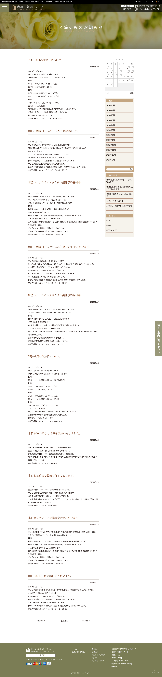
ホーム (74, 649)
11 (119, 72)
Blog (108, 220)
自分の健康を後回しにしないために (119, 195)
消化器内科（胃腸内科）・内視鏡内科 (124, 649)
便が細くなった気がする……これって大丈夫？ (119, 181)
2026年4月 (110, 125)
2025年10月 (111, 155)
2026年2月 (110, 135)
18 (119, 76)
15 (107, 76)
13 (128, 72)
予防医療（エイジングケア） (121, 661)
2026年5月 (110, 120)
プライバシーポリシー (99, 661)
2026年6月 (110, 115)
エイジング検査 (117, 658)
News (108, 225)
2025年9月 (110, 160)
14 (132, 72)
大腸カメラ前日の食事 (114, 201)
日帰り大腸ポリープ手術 (120, 652)
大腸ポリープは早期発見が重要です (119, 207)
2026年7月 (110, 110)
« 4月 (107, 93)
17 (115, 76)
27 (128, 80)
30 (111, 85)
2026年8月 (110, 105)
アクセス (94, 658)
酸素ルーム (116, 655)
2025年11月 (111, 150)
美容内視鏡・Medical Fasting (122, 664)
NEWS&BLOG (111, 230)
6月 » (132, 93)
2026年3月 (110, 130)
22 (107, 80)
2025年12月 (111, 145)
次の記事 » (86, 620)
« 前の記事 (41, 620)
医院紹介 (95, 652)
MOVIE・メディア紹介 (98, 655)
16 (111, 76)
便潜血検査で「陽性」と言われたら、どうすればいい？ (119, 188)
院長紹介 (95, 649)
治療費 (114, 667)
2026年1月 (110, 140)
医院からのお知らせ (78, 652)
